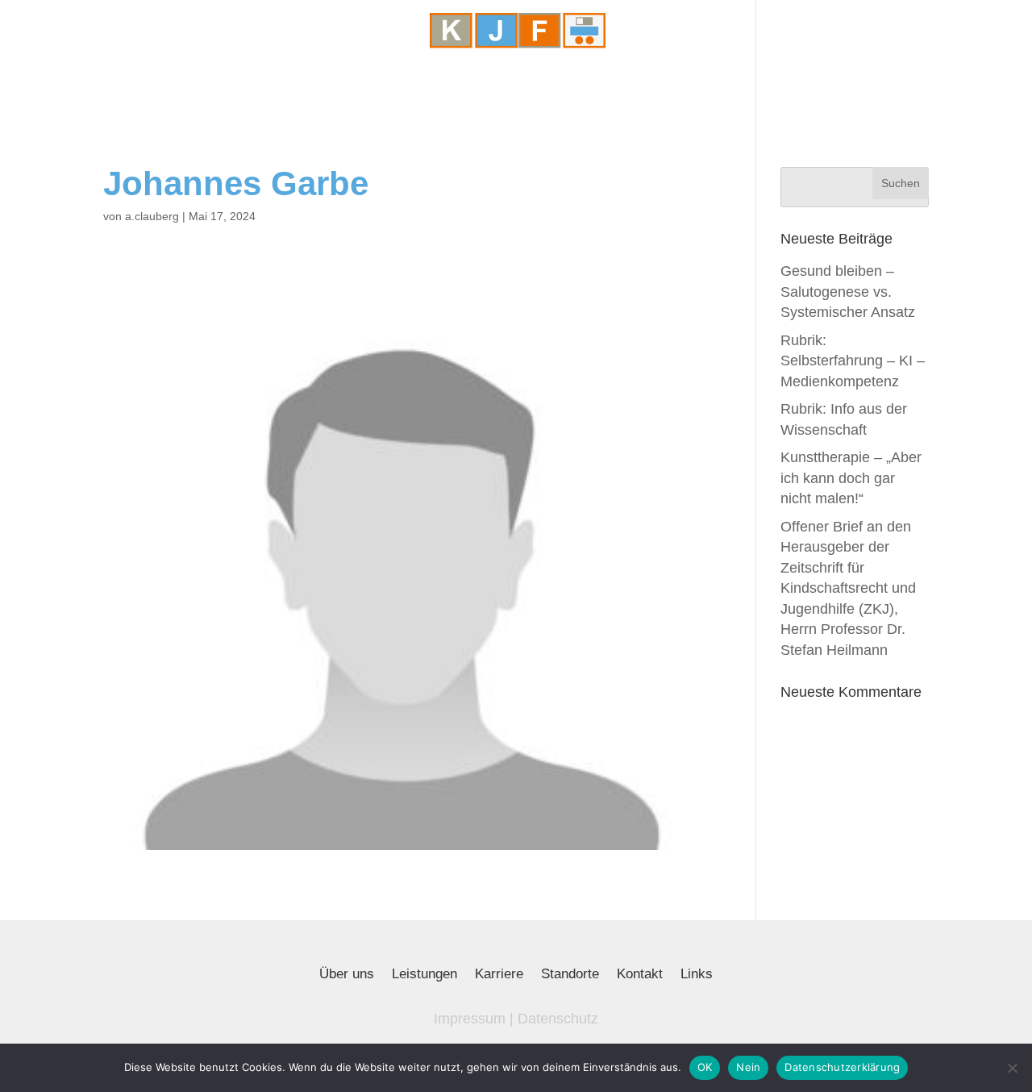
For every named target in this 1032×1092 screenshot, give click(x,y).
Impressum (470, 1019)
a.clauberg (152, 216)
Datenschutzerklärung (842, 1067)
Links (696, 975)
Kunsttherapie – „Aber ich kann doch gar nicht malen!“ (851, 477)
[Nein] (1012, 1068)
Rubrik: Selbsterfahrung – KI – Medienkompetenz (852, 361)
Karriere (499, 975)
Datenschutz (558, 1019)
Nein (748, 1067)
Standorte (570, 975)
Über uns (346, 975)
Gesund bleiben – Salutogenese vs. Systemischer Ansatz (847, 291)
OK (705, 1067)
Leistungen (424, 975)
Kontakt (640, 975)
